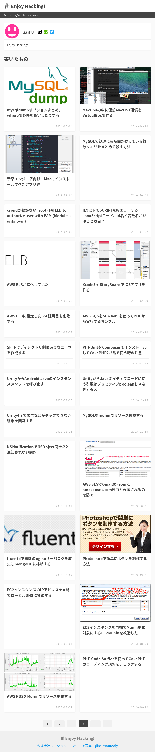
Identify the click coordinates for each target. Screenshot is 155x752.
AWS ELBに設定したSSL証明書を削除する (38, 318)
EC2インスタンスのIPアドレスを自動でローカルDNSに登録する (38, 592)
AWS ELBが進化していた (27, 284)
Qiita (97, 745)
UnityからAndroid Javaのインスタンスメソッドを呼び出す (39, 381)
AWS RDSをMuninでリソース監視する (39, 696)
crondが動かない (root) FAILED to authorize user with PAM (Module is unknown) (39, 215)
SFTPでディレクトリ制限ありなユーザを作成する (39, 349)
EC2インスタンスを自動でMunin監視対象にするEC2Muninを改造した (114, 630)
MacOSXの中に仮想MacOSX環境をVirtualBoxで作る (112, 112)
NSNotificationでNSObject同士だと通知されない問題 (38, 449)
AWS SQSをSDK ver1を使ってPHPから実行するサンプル (114, 318)
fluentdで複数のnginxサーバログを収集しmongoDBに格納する (39, 561)
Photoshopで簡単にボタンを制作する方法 (115, 561)
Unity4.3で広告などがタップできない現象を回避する (39, 418)
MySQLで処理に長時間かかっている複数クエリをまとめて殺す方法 (115, 143)
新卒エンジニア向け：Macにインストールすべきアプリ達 (38, 181)
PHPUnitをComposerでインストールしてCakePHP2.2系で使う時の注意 (115, 349)
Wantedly (110, 745)
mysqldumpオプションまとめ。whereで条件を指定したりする (34, 112)
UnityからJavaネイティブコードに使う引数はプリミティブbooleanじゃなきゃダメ (114, 384)
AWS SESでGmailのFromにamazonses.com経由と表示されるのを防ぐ (114, 489)
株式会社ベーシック (52, 745)
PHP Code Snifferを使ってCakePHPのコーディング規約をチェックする (114, 661)
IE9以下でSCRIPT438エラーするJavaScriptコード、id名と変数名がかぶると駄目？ (114, 215)
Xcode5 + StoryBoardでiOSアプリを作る (114, 287)
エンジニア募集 (80, 745)
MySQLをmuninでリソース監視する (113, 415)
